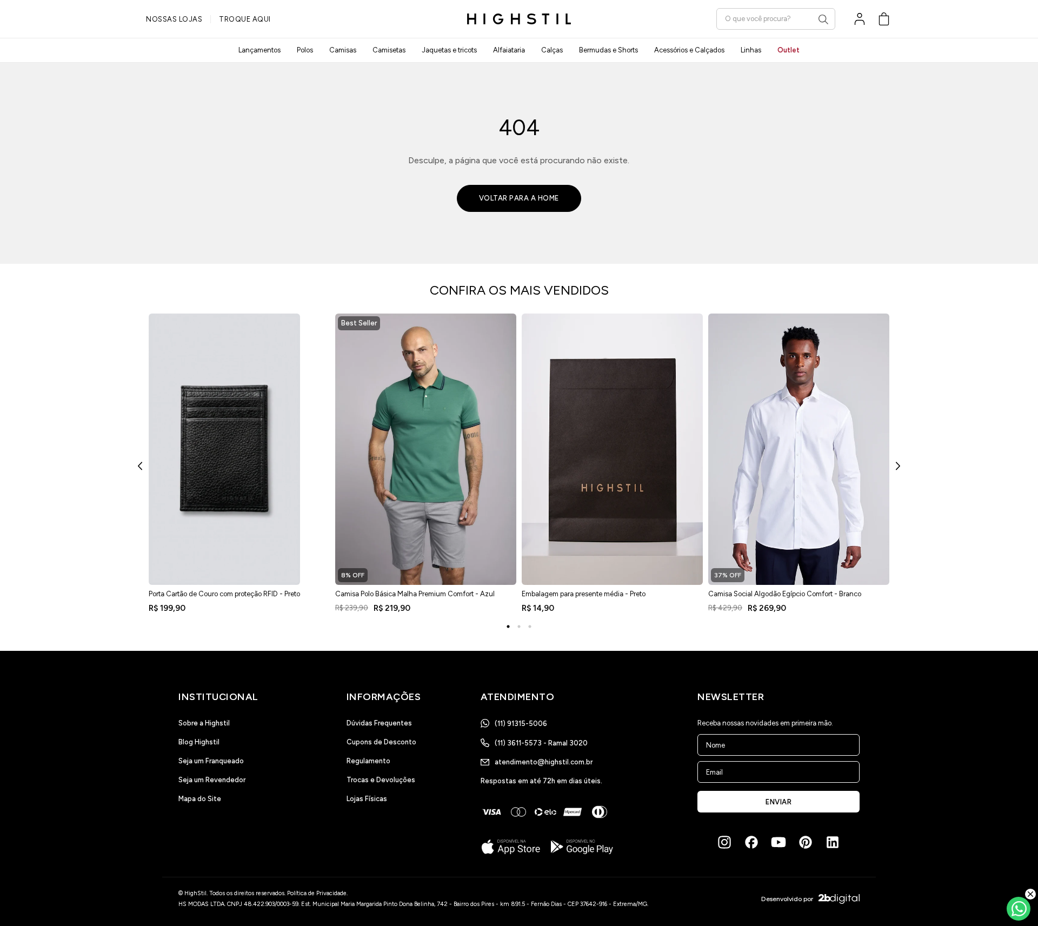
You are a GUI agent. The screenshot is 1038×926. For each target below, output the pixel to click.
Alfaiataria (509, 50)
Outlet (788, 50)
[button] (884, 19)
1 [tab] (508, 626)
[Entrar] (859, 19)
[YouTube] (778, 842)
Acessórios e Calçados (689, 50)
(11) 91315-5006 (521, 724)
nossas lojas (174, 19)
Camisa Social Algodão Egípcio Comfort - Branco (784, 594)
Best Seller (359, 323)
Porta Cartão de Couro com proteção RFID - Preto (224, 594)
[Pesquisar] (823, 19)
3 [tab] (529, 626)
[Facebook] (751, 842)
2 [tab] (519, 626)
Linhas (751, 50)
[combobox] (776, 19)
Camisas (342, 50)
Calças (552, 50)
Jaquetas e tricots (449, 50)
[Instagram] (724, 842)
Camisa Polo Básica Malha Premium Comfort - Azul (415, 594)
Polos (305, 50)
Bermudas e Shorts (608, 50)
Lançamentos (259, 50)
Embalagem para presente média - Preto (584, 594)
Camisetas (388, 50)
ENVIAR (778, 802)
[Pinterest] (805, 842)
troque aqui (245, 19)
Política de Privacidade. (317, 893)
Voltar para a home (519, 198)
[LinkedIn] (832, 842)
